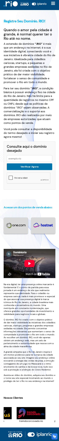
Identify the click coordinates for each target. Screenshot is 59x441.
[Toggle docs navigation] (53, 3)
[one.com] (16, 225)
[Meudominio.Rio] (11, 3)
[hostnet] (43, 225)
